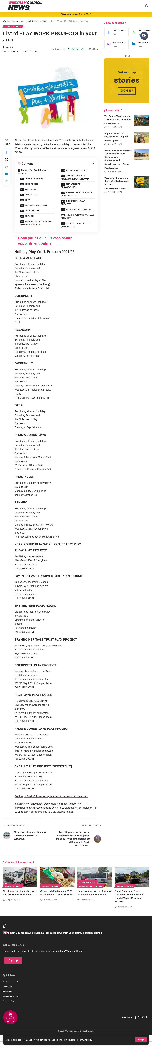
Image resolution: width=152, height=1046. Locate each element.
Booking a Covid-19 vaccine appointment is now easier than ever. (51, 796)
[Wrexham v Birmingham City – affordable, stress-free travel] (141, 182)
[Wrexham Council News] (25, 5)
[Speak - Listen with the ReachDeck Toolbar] (144, 36)
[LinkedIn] (147, 1017)
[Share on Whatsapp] (73, 49)
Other (123, 188)
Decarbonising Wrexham (90, 886)
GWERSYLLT (31, 194)
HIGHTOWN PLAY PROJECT (80, 209)
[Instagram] (116, 44)
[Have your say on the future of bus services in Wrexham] (94, 877)
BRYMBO (29, 216)
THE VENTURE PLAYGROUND (70, 185)
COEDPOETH (31, 184)
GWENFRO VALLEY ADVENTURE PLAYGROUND (75, 177)
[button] (141, 1039)
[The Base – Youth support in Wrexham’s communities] (141, 120)
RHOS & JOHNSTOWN (36, 205)
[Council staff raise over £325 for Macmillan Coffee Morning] (57, 877)
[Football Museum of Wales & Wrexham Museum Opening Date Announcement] (141, 154)
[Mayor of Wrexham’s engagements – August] (141, 137)
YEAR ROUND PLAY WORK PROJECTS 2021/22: (36, 223)
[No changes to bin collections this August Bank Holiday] (20, 877)
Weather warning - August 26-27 (76, 14)
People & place (111, 141)
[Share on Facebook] (64, 49)
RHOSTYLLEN (32, 210)
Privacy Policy (85, 1040)
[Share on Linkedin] (78, 49)
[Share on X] (68, 49)
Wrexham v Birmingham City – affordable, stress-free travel (116, 181)
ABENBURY (30, 189)
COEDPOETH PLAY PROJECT (73, 202)
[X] (139, 1017)
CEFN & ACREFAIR (34, 178)
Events (126, 164)
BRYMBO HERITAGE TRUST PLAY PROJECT (77, 194)
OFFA (27, 200)
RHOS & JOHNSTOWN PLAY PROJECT (77, 216)
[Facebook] (116, 32)
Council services (13, 26)
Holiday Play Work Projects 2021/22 (33, 171)
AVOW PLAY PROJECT (77, 170)
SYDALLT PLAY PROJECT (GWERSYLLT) (76, 225)
